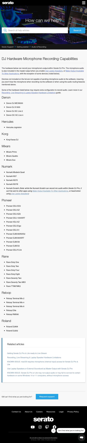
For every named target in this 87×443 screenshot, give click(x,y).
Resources (50, 412)
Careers (39, 412)
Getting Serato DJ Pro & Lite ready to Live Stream (27, 353)
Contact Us (16, 412)
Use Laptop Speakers (19, 193)
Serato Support (8, 47)
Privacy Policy (73, 412)
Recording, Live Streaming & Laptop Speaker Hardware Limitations (29, 92)
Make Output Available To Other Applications (50, 191)
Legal (61, 412)
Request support (47, 397)
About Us (28, 412)
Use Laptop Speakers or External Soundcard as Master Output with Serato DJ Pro (40, 368)
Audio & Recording (39, 47)
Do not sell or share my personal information (43, 438)
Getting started (22, 47)
